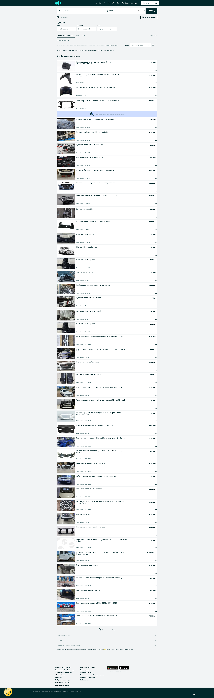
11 (112, 630)
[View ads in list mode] (153, 45)
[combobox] (82, 11)
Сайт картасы (84, 670)
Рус (109, 3)
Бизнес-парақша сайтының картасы (92, 675)
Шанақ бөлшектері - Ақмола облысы (96, 45)
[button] (118, 3)
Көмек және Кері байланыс (64, 670)
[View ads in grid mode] (156, 45)
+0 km (137, 11)
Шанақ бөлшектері (82, 45)
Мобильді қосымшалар (63, 667)
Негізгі (58, 45)
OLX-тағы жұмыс (85, 680)
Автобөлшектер (73, 45)
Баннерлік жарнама (62, 685)
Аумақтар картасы (86, 672)
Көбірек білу (78, 691)
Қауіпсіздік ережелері (87, 667)
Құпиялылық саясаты (62, 682)
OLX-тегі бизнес (60, 675)
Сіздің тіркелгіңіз (131, 3)
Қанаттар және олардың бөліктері (89, 50)
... (109, 630)
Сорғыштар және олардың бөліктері (67, 50)
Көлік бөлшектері (65, 45)
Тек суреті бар (64, 17)
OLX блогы (58, 677)
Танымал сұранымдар (87, 677)
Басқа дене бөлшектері (107, 50)
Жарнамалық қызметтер (63, 672)
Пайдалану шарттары (62, 680)
